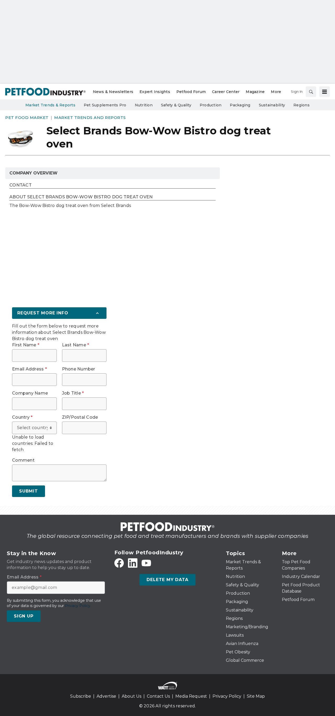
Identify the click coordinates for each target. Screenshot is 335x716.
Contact (20, 185)
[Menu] (324, 91)
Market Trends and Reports (90, 117)
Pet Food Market (27, 117)
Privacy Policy (227, 696)
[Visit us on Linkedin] (132, 563)
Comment (23, 460)
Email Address (29, 369)
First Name (25, 345)
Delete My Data (167, 579)
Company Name (30, 393)
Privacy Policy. (78, 605)
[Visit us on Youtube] (146, 563)
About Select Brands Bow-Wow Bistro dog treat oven (81, 197)
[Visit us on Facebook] (119, 563)
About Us (131, 696)
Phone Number (78, 369)
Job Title (73, 393)
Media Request (191, 696)
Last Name (75, 345)
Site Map (256, 696)
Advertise (106, 696)
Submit (28, 491)
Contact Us (158, 696)
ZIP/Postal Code (80, 417)
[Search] (311, 91)
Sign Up (24, 616)
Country (22, 417)
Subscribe (80, 696)
